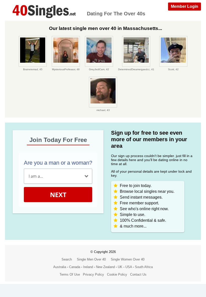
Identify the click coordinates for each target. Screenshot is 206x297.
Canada (74, 267)
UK (120, 267)
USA (128, 267)
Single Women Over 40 (127, 259)
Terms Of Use (70, 274)
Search (67, 259)
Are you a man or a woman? (58, 163)
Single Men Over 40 (91, 259)
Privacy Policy (93, 274)
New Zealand (105, 267)
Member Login (184, 6)
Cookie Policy (117, 274)
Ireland (88, 267)
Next (58, 194)
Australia (59, 267)
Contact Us (138, 274)
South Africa (144, 267)
